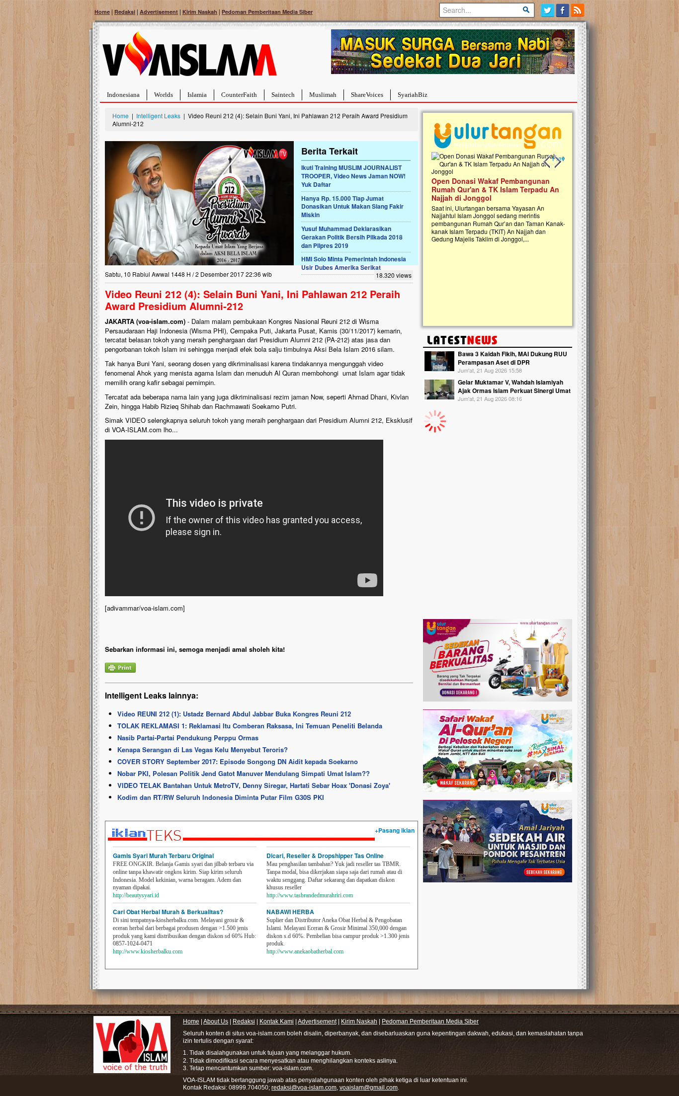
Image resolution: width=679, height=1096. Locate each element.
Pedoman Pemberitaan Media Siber (267, 11)
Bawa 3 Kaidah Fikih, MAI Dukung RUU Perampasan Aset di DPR (512, 358)
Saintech (283, 94)
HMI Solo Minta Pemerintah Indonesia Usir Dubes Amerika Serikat (353, 263)
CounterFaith (239, 94)
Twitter (547, 10)
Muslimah (323, 94)
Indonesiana (123, 94)
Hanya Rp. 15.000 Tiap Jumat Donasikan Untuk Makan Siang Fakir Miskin (352, 207)
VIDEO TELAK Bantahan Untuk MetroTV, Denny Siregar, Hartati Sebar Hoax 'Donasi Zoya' (253, 785)
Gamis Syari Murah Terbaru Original (163, 855)
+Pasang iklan (395, 830)
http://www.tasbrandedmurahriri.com (309, 895)
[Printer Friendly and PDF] (120, 666)
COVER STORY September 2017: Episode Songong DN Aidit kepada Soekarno (237, 761)
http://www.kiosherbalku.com (147, 951)
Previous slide (547, 162)
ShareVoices (367, 94)
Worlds (163, 94)
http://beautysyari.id (136, 895)
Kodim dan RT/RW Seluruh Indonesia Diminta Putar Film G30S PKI (220, 797)
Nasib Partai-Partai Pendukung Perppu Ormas (187, 737)
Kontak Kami (276, 1021)
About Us (215, 1021)
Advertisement (159, 11)
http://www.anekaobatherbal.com (304, 951)
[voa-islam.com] (189, 57)
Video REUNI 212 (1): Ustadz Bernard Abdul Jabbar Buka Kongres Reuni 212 (234, 713)
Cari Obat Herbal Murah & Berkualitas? (168, 911)
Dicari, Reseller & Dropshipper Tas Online (325, 855)
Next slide (557, 162)
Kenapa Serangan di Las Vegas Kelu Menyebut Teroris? (202, 749)
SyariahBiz (412, 94)
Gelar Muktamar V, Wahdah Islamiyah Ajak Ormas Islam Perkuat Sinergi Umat (514, 386)
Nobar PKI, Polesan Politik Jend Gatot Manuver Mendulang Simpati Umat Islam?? (243, 773)
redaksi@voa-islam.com (304, 1087)
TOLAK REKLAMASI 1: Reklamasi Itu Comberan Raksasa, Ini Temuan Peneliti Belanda (249, 725)
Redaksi (124, 11)
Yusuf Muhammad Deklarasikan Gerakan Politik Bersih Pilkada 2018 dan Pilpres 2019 (352, 237)
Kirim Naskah (199, 11)
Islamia (197, 94)
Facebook (563, 10)
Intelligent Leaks (158, 115)
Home (102, 11)
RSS (578, 10)
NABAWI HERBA (290, 911)
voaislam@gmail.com (369, 1087)
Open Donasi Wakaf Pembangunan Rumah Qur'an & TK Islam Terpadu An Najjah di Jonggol (494, 189)
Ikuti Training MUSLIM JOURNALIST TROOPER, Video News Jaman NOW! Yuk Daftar (353, 176)
